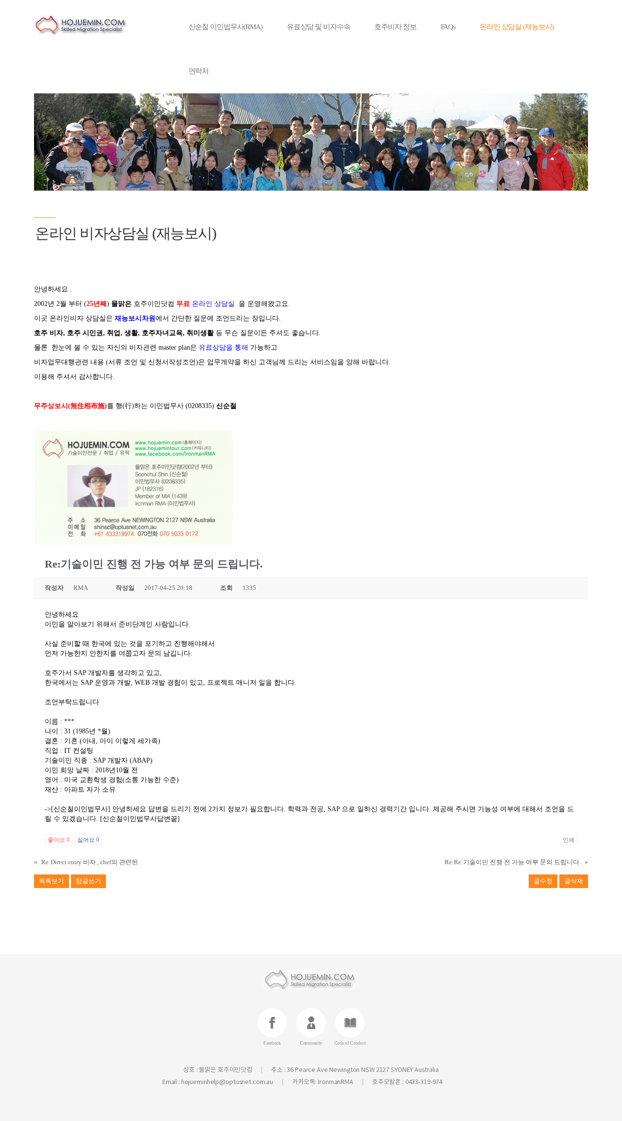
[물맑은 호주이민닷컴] (95, 24)
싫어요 (88, 839)
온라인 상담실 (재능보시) (516, 27)
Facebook (272, 1043)
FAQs (448, 27)
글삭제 (573, 881)
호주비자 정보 (395, 27)
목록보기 (51, 881)
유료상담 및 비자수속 (318, 27)
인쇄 (568, 839)
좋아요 (58, 839)
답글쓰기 (88, 881)
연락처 (199, 71)
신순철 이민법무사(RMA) (225, 27)
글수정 (543, 881)
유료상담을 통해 (223, 347)
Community (311, 1043)
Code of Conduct (350, 1043)
